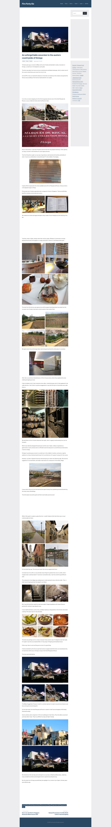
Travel (76, 3)
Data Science (83, 69)
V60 (79, 100)
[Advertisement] (45, 18)
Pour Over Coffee (80, 85)
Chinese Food (80, 65)
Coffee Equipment (76, 69)
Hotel (28, 805)
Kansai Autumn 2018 (76, 79)
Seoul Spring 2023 (77, 89)
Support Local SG (77, 98)
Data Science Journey (77, 71)
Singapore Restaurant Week (79, 94)
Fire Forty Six (28, 3)
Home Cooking (75, 75)
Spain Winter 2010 (56, 805)
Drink (71, 3)
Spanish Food (63, 805)
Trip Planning (75, 100)
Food (66, 3)
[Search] (85, 13)
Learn (81, 3)
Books (61, 3)
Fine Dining (79, 73)
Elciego (24, 805)
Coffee (74, 67)
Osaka (73, 85)
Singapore (75, 92)
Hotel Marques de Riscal (35, 805)
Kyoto (80, 83)
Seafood (77, 87)
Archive (86, 3)
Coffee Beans (80, 67)
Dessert (84, 71)
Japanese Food (76, 77)
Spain (50, 805)
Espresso (74, 73)
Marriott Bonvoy (44, 805)
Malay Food (84, 83)
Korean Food (75, 83)
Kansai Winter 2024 (77, 81)
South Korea (75, 96)
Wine (24, 807)
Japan (81, 75)
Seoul (80, 87)
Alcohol (74, 65)
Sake (73, 87)
